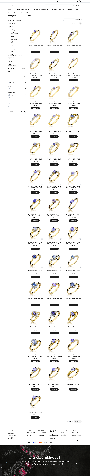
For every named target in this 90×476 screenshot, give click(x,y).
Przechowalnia (41, 435)
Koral (12, 38)
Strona (73, 23)
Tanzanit (12, 89)
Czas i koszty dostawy (54, 435)
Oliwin (12, 42)
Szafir (12, 48)
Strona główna (11, 12)
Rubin (12, 45)
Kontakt (62, 432)
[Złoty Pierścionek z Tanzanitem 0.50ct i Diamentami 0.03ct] (35, 401)
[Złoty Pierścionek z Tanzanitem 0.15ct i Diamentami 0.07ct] (54, 120)
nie (11, 106)
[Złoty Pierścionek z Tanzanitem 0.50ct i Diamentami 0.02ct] (73, 373)
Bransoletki (11, 22)
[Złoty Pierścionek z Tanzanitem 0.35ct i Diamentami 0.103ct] (54, 176)
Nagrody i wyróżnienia (76, 435)
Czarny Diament (14, 33)
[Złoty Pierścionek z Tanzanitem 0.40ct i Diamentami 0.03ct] (73, 204)
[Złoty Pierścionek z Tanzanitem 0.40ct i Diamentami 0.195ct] (35, 345)
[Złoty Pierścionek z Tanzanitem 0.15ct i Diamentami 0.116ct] (73, 148)
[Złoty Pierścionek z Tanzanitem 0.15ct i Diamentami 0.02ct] (73, 36)
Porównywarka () (1, 470)
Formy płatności (52, 434)
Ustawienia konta (41, 434)
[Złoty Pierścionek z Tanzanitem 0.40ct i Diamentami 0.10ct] (54, 317)
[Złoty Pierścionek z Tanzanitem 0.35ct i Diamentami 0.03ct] (35, 176)
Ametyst (12, 29)
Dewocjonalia (12, 23)
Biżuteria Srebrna (11, 57)
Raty (28, 437)
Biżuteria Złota (11, 19)
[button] (73, 6)
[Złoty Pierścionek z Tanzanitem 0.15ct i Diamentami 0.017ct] (54, 36)
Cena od (10, 74)
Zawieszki (11, 54)
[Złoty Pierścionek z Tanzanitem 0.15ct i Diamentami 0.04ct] (35, 92)
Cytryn (12, 32)
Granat (12, 36)
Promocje (10, 61)
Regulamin (29, 435)
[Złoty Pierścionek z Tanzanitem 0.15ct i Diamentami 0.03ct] (35, 64)
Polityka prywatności (65, 434)
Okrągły (12, 95)
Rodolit (12, 44)
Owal (11, 97)
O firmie (74, 434)
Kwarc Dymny (14, 39)
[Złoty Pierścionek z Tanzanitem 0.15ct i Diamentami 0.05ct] (73, 92)
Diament (12, 35)
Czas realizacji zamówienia (52, 438)
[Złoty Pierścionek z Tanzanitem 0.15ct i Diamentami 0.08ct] (35, 148)
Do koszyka (35, 52)
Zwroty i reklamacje (31, 432)
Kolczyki (11, 24)
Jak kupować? (64, 435)
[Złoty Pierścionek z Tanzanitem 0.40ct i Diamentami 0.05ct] (54, 260)
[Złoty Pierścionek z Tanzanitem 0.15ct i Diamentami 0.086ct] (73, 120)
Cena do (20, 74)
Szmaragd (13, 47)
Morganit (13, 41)
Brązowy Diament (14, 30)
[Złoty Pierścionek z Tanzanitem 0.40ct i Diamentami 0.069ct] (35, 289)
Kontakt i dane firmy (76, 432)
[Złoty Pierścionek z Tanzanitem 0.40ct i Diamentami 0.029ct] (35, 204)
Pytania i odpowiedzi (31, 434)
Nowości (10, 60)
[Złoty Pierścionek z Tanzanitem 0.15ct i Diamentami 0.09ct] (54, 148)
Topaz (12, 51)
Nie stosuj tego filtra (14, 103)
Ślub (9, 58)
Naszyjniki (11, 26)
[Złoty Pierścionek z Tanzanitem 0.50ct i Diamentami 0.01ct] (73, 345)
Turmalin (13, 52)
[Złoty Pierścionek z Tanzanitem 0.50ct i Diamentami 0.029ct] (35, 373)
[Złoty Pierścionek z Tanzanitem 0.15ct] (35, 36)
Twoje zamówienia (42, 432)
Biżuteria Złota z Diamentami (20, 12)
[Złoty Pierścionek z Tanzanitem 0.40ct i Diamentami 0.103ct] (35, 317)
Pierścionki (29, 12)
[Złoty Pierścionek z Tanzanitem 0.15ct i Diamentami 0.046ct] (73, 64)
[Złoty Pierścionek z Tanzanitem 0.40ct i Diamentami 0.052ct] (35, 232)
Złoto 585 (12, 82)
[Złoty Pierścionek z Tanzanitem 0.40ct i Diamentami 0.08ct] (54, 289)
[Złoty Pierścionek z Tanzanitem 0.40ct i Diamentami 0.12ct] (73, 317)
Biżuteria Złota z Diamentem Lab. (15, 55)
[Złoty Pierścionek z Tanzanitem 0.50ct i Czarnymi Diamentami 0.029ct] (54, 345)
